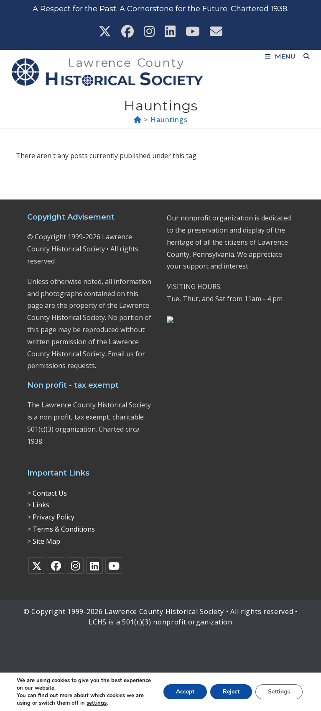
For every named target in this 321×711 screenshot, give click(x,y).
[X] (36, 565)
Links (41, 504)
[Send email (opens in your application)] (216, 31)
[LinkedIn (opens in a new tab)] (170, 31)
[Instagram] (75, 565)
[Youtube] (113, 565)
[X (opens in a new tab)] (105, 31)
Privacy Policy (53, 517)
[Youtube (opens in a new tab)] (193, 31)
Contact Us (50, 493)
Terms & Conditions (64, 529)
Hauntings (168, 119)
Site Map (46, 541)
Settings (279, 692)
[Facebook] (56, 565)
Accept (185, 692)
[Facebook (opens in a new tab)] (127, 31)
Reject (231, 692)
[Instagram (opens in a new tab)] (149, 31)
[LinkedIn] (94, 565)
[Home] (138, 119)
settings (97, 703)
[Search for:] (303, 56)
